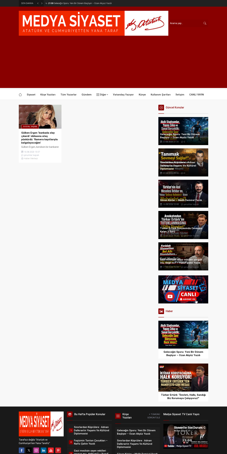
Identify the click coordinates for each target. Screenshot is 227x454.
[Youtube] (51, 450)
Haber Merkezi (31, 158)
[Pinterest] (58, 450)
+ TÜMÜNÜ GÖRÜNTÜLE (153, 416)
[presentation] (161, 334)
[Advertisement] (113, 64)
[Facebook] (21, 450)
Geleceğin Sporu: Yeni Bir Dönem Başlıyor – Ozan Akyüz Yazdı (80, 3)
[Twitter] (29, 450)
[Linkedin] (43, 450)
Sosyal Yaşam (30, 126)
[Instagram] (36, 450)
